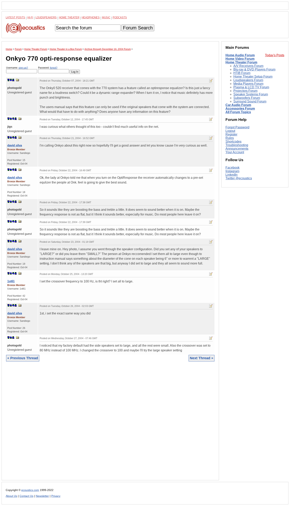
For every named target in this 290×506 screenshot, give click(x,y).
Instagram (232, 171)
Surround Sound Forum (249, 101)
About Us (11, 496)
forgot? (53, 67)
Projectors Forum (245, 90)
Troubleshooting (236, 145)
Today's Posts (274, 55)
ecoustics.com (30, 490)
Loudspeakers (46, 17)
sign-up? (23, 67)
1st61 (11, 281)
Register (231, 134)
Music (106, 17)
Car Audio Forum (238, 105)
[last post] (13, 80)
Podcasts (120, 17)
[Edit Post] (211, 80)
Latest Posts (15, 17)
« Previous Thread (22, 358)
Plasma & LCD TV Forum (251, 87)
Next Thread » (201, 358)
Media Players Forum (248, 83)
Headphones (91, 17)
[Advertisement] (110, 424)
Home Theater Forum (241, 62)
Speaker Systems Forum (250, 94)
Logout (230, 131)
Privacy (55, 496)
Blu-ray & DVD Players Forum (254, 69)
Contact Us (26, 496)
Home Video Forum (239, 58)
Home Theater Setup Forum (252, 76)
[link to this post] (18, 80)
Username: (17, 67)
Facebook (232, 167)
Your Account (234, 152)
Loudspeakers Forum (248, 80)
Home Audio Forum (240, 55)
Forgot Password (237, 127)
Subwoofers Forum (246, 98)
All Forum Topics (238, 112)
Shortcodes (233, 141)
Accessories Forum (240, 108)
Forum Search (138, 27)
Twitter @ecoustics (238, 178)
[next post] (11, 80)
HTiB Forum (241, 73)
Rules (229, 138)
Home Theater (69, 17)
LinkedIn (231, 174)
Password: (47, 67)
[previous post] (11, 119)
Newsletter (42, 496)
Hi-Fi (30, 17)
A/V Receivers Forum (248, 66)
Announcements (236, 148)
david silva (14, 145)
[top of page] (8, 80)
